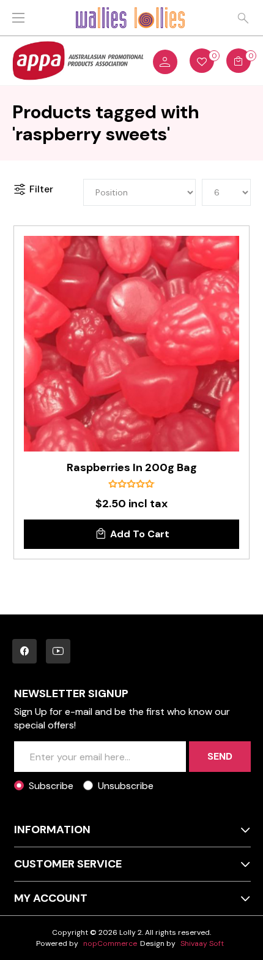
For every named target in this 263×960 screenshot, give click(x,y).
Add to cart (139, 533)
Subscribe (51, 785)
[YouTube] (58, 651)
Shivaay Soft (202, 943)
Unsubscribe (126, 785)
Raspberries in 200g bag (132, 468)
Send (219, 756)
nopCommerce (110, 943)
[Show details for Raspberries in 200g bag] (131, 344)
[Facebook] (24, 651)
